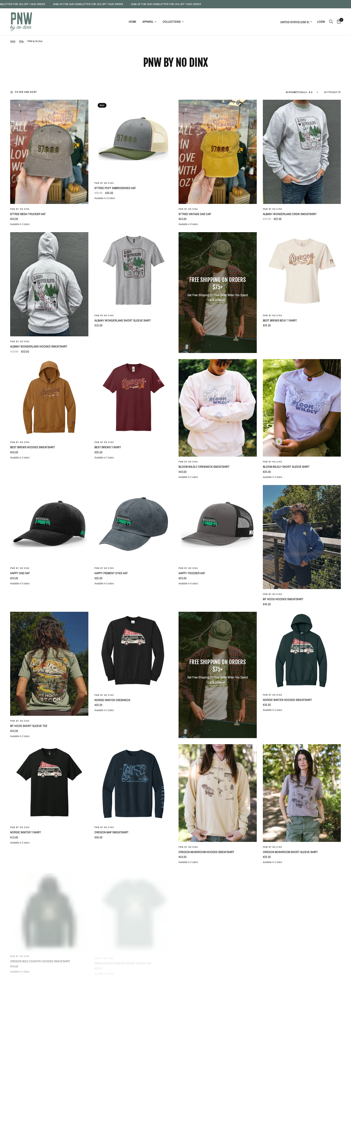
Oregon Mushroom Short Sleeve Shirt (290, 852)
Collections (172, 21)
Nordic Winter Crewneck (112, 700)
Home (132, 21)
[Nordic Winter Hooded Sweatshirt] (302, 651)
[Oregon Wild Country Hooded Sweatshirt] (49, 909)
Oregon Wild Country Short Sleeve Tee (122, 958)
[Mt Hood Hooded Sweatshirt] (302, 537)
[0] (338, 21)
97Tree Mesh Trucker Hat (28, 214)
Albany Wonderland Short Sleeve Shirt (122, 320)
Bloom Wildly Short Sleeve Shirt (286, 467)
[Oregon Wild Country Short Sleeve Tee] (133, 909)
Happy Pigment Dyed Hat (111, 573)
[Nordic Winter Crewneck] (133, 651)
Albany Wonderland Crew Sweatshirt (290, 214)
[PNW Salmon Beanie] (302, 1045)
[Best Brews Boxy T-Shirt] (302, 271)
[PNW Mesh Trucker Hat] (133, 1045)
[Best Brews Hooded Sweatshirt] (49, 398)
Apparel (148, 21)
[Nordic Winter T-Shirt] (49, 783)
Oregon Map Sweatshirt (111, 832)
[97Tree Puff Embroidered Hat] (133, 139)
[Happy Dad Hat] (49, 524)
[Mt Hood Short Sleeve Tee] (49, 664)
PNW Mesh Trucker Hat (110, 1104)
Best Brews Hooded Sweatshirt (32, 447)
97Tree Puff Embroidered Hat (115, 188)
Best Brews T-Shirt (107, 447)
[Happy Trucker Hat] (218, 524)
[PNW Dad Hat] (218, 919)
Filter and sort (26, 92)
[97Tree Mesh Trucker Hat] (49, 152)
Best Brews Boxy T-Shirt (280, 320)
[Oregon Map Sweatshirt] (133, 783)
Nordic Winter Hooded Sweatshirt (287, 700)
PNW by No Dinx (19, 209)
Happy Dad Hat (20, 573)
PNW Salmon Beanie (276, 1104)
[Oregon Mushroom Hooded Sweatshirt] (218, 793)
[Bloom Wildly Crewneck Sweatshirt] (218, 408)
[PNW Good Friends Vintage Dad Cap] (49, 1045)
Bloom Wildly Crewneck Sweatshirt (204, 467)
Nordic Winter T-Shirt (25, 832)
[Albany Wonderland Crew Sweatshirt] (302, 152)
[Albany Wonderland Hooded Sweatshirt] (49, 284)
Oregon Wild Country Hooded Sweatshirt (40, 958)
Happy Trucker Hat (192, 573)
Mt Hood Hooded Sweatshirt (283, 599)
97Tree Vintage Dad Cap (195, 214)
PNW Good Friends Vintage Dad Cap (34, 1104)
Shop (21, 41)
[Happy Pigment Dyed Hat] (133, 524)
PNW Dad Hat (187, 978)
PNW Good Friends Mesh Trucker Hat (289, 978)
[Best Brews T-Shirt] (133, 398)
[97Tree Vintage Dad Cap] (218, 152)
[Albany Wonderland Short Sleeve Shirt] (133, 271)
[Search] (331, 21)
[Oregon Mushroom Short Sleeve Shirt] (302, 793)
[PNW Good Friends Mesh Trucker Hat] (302, 919)
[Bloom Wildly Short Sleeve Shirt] (302, 408)
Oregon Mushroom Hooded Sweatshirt (206, 852)
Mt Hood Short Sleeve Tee (28, 726)
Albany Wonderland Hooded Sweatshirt (38, 346)
